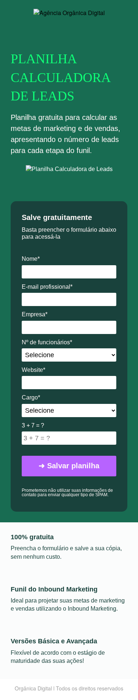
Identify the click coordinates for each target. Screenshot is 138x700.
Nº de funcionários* (47, 342)
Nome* (31, 259)
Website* (33, 370)
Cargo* (31, 397)
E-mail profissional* (47, 287)
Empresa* (34, 314)
